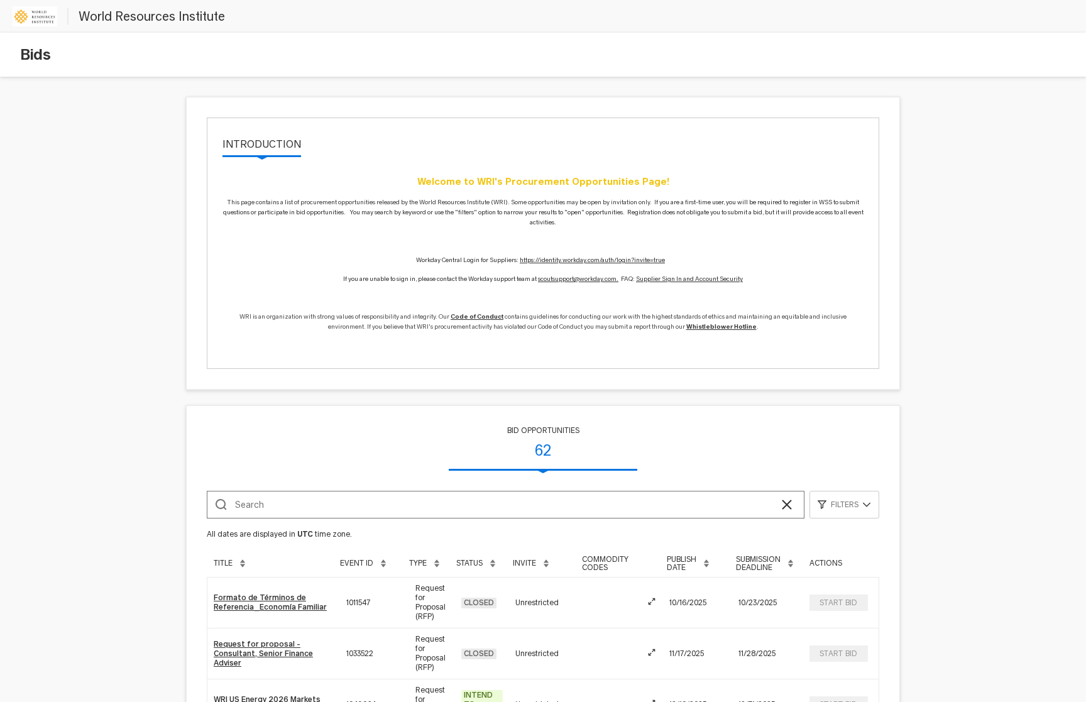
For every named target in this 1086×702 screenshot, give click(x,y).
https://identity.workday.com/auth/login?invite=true (592, 259)
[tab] (261, 145)
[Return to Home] (35, 16)
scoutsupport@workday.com (577, 278)
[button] (786, 504)
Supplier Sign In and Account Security (689, 278)
